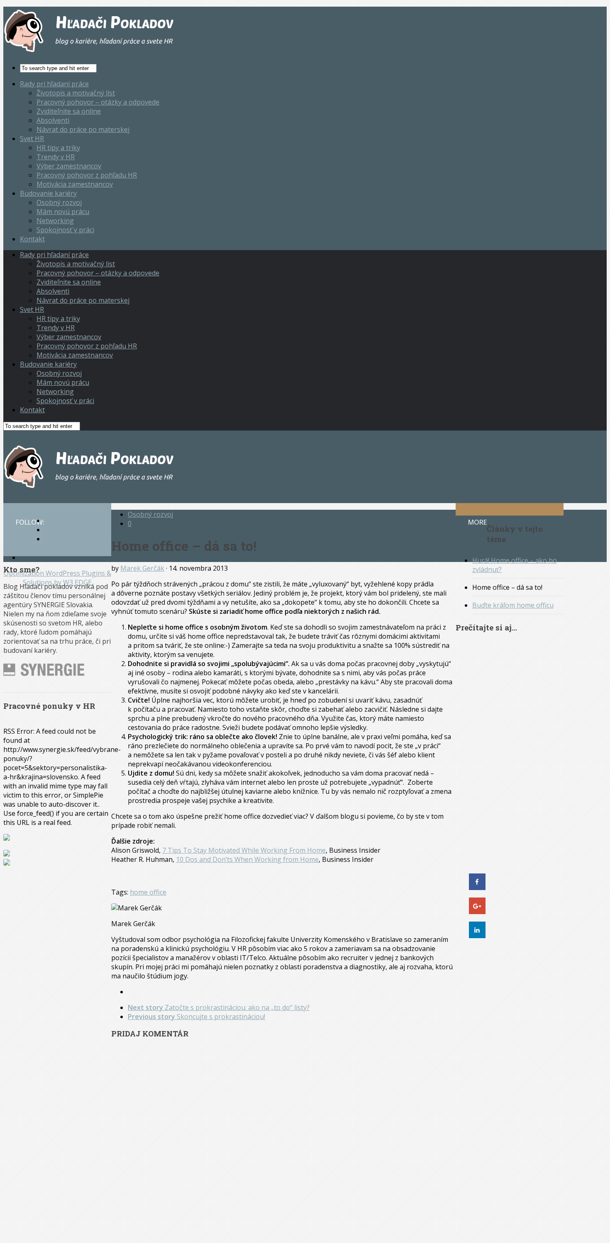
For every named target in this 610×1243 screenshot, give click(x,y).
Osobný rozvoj (59, 202)
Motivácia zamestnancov (75, 184)
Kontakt (32, 238)
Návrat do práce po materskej (83, 129)
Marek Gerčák (142, 568)
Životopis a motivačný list (76, 92)
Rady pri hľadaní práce (54, 83)
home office (148, 892)
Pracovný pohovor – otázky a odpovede (98, 102)
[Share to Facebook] (477, 887)
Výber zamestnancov (69, 165)
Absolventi (53, 120)
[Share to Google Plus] (477, 911)
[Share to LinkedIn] (477, 936)
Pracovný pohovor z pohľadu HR (87, 175)
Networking (55, 220)
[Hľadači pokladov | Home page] (90, 51)
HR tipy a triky (58, 147)
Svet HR (32, 138)
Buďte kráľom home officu (513, 605)
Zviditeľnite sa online (69, 111)
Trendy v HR (56, 156)
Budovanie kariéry (48, 193)
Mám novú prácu (63, 211)
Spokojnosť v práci (65, 229)
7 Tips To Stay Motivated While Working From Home (244, 850)
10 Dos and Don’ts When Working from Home (247, 859)
